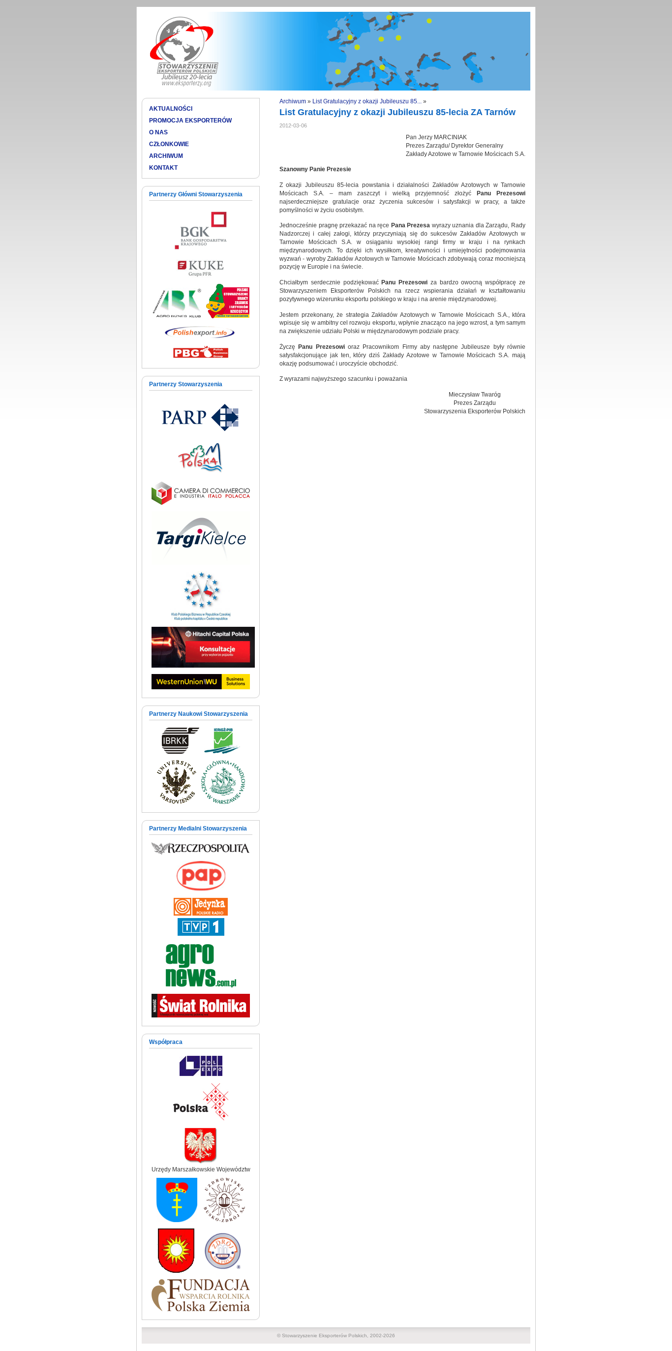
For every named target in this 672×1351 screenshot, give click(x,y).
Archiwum (292, 101)
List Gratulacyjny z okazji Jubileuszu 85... (367, 101)
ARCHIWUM (166, 156)
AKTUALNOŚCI (170, 108)
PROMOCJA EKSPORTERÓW (190, 120)
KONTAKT (163, 167)
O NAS (158, 132)
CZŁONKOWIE (169, 144)
